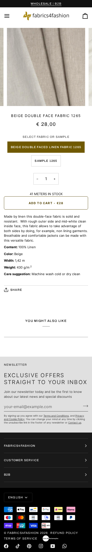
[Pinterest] (29, 546)
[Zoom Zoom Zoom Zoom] (46, 67)
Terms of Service (20, 538)
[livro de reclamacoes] (50, 538)
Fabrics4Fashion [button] (19, 445)
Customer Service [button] (21, 460)
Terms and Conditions (56, 415)
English (15, 497)
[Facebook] (6, 546)
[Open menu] (11, 15)
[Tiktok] (18, 546)
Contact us (74, 422)
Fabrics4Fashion (23, 533)
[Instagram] (41, 546)
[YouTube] (53, 546)
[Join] (84, 406)
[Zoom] (16, 97)
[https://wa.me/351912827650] (64, 546)
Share (16, 290)
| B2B (46, 3)
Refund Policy (64, 533)
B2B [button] (7, 474)
